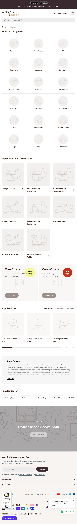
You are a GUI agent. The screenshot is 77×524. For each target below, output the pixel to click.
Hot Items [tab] (60, 308)
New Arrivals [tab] (48, 308)
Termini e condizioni (25, 475)
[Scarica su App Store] (44, 2)
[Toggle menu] (3, 13)
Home (4, 27)
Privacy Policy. (40, 475)
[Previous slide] (67, 347)
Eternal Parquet (12, 514)
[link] (14, 45)
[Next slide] (73, 347)
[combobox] (38, 20)
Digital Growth (36, 514)
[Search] (72, 20)
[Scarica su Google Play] (34, 2)
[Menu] (10, 492)
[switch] (7, 506)
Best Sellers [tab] (71, 308)
